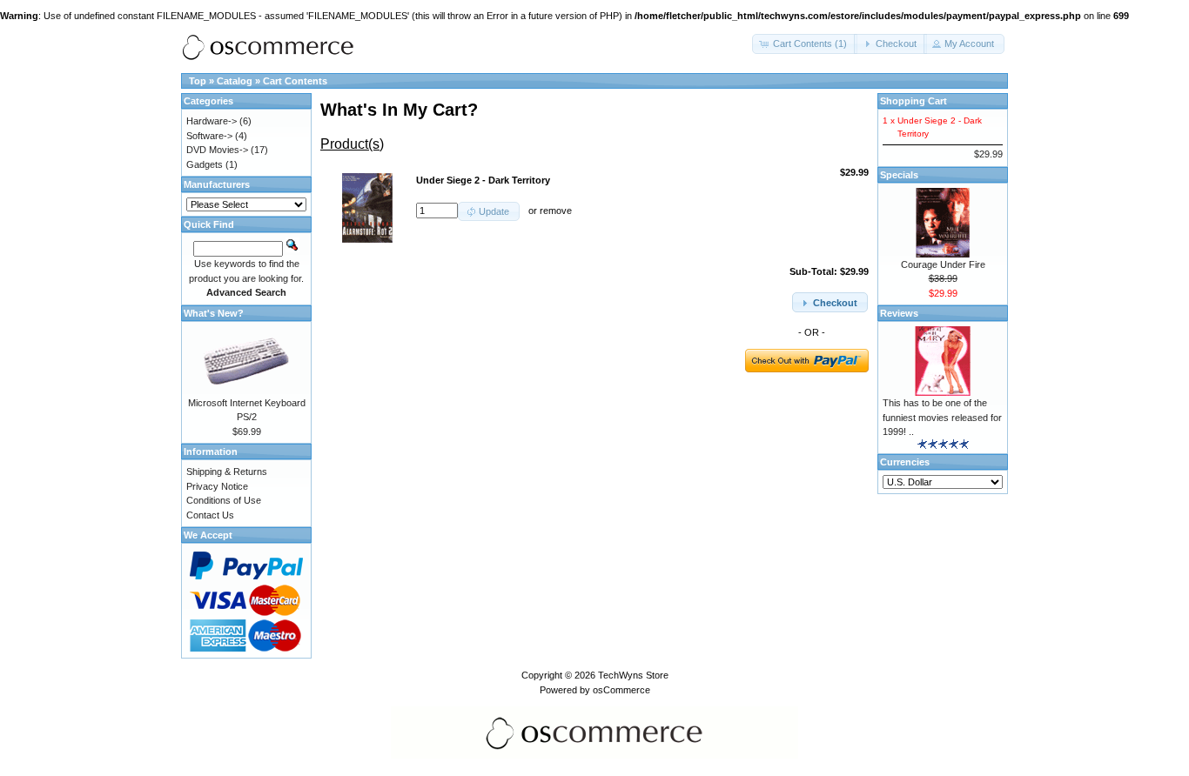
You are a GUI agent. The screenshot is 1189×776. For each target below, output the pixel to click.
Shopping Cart (913, 101)
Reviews (899, 313)
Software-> (209, 135)
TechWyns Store (633, 675)
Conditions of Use (223, 500)
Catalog (234, 81)
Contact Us (210, 515)
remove (556, 210)
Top (197, 81)
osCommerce (621, 690)
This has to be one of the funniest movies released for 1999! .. (942, 417)
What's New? (214, 313)
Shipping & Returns (226, 471)
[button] (804, 44)
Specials (899, 175)
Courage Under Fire (943, 264)
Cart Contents (295, 81)
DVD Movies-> (217, 149)
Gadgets (204, 164)
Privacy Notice (217, 486)
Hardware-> (211, 121)
